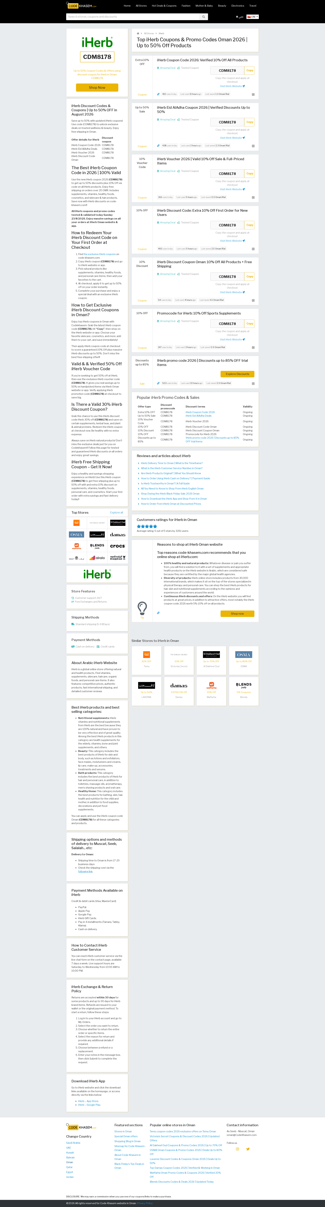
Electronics (237, 5)
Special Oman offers (126, 1136)
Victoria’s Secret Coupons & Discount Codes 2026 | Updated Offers (185, 1138)
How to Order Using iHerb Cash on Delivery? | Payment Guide (175, 478)
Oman (69, 1162)
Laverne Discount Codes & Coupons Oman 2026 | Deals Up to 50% (185, 1161)
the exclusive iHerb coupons (100, 254)
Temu (146, 666)
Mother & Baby (204, 5)
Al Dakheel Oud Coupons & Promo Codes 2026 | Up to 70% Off (186, 1145)
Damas (179, 697)
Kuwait (70, 1152)
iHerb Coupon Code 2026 (200, 412)
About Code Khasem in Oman (127, 1157)
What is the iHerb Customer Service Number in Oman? (172, 468)
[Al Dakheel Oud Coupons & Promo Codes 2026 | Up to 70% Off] (211, 654)
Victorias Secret (179, 666)
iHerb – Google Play (89, 1104)
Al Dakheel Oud (211, 666)
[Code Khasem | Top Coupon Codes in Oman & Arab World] (138, 33)
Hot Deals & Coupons (164, 5)
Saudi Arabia (73, 1142)
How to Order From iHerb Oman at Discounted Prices (171, 503)
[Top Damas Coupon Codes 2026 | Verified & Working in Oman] (178, 685)
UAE (68, 1147)
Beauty (222, 5)
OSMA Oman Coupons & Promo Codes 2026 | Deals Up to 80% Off (186, 1152)
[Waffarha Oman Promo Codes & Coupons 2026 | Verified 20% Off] (211, 685)
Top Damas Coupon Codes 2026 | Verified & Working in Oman (185, 1167)
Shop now (237, 613)
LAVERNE (146, 697)
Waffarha (211, 697)
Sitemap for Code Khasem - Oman (130, 1148)
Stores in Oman (123, 1131)
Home (127, 5)
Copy (249, 70)
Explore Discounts (237, 374)
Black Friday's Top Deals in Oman (129, 1166)
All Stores (141, 5)
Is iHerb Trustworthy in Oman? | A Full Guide (165, 483)
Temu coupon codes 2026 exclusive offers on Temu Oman (183, 1131)
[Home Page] (81, 5)
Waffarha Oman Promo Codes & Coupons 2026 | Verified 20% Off (185, 1174)
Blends (243, 697)
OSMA (244, 666)
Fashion (186, 5)
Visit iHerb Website (231, 86)
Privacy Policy (145, 1203)
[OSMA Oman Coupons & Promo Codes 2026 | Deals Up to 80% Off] (243, 654)
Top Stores (80, 512)
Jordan (70, 1177)
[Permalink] (158, 94)
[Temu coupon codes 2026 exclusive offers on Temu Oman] (146, 654)
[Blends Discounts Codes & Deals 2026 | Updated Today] (243, 685)
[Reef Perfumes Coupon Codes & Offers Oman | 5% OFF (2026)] (76, 557)
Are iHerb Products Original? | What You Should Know (171, 473)
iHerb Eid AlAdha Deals (199, 415)
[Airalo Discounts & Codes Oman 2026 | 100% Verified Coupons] (97, 557)
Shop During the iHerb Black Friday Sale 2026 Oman (170, 493)
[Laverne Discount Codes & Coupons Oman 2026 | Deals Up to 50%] (146, 685)
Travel (252, 5)
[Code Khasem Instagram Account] (237, 1149)
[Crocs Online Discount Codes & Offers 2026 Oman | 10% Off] (117, 546)
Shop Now (97, 88)
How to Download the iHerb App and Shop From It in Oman (174, 498)
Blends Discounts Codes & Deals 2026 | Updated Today (182, 1181)
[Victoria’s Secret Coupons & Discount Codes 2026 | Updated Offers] (178, 654)
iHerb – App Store (88, 1101)
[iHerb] (97, 573)
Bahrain (70, 1157)
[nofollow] (97, 51)
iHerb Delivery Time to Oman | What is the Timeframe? (172, 463)
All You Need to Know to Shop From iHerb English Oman (172, 488)
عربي (241, 16)
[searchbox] (132, 16)
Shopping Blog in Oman (127, 1141)
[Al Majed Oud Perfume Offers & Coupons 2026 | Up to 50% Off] (117, 557)
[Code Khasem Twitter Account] (248, 1149)
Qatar (69, 1167)
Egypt (69, 1172)
